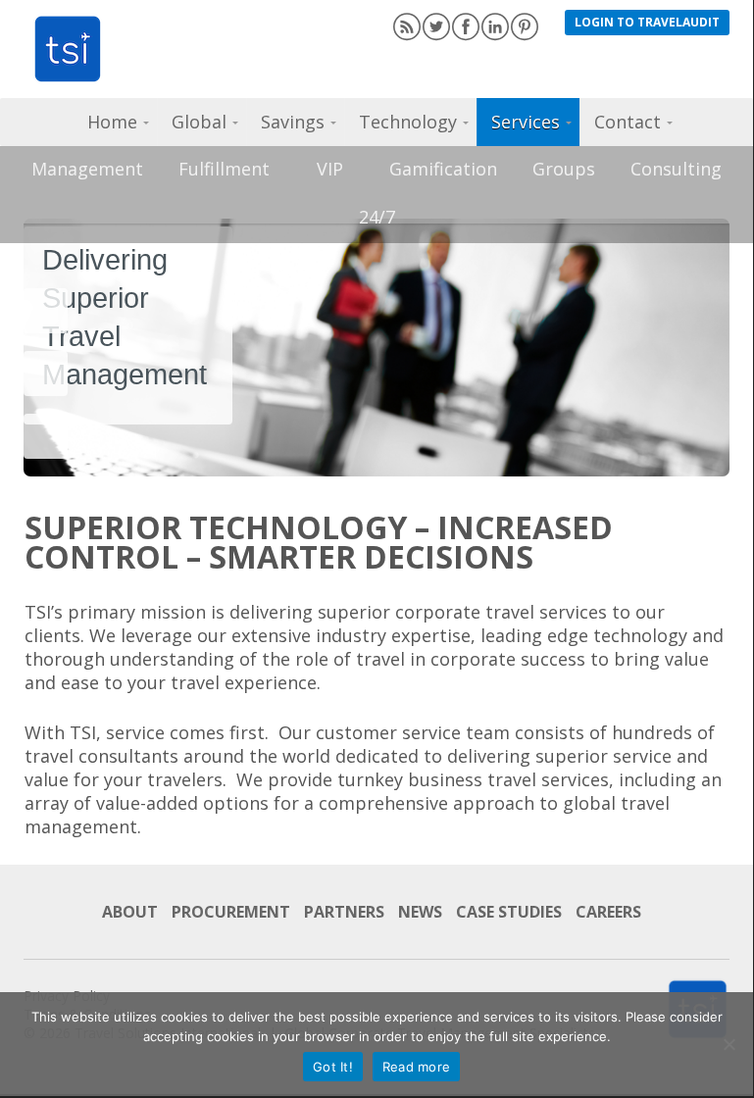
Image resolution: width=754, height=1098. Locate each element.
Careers (608, 912)
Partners (344, 912)
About (130, 912)
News (420, 912)
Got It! (333, 1066)
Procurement (231, 912)
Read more (416, 1066)
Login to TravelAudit (647, 22)
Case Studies (509, 912)
